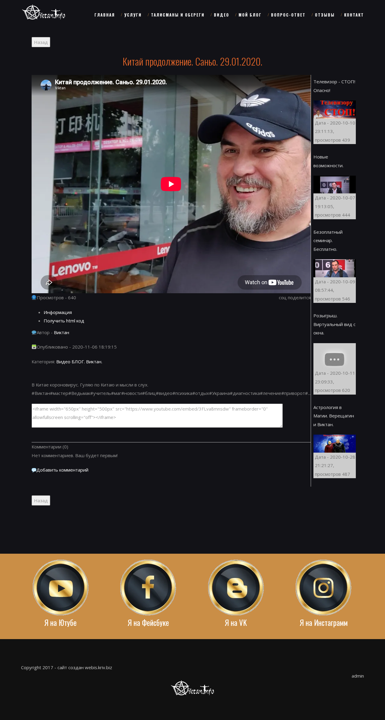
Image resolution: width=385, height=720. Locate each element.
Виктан (61, 332)
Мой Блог (250, 15)
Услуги (133, 15)
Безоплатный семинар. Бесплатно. (328, 240)
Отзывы (325, 15)
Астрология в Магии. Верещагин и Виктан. (333, 415)
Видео (221, 15)
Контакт (354, 15)
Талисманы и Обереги (178, 15)
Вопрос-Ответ (288, 15)
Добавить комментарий (62, 470)
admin (358, 676)
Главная (104, 15)
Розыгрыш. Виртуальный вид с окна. (334, 324)
